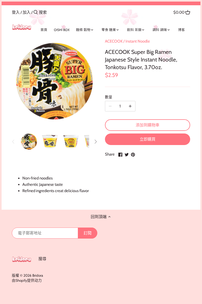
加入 (27, 12)
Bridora (37, 275)
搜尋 (42, 258)
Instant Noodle (137, 41)
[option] (29, 141)
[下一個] (95, 141)
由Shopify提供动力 (27, 280)
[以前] (13, 141)
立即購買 (147, 139)
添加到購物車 (147, 125)
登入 (16, 12)
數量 (108, 97)
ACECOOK (114, 41)
